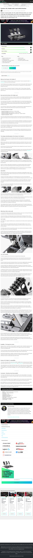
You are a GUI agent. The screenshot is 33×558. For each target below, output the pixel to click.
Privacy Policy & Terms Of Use (16, 544)
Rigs (2, 435)
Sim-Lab (27, 497)
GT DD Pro (15, 363)
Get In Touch (26, 544)
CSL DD (12, 363)
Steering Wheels (4, 430)
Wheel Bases (4, 428)
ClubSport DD (20, 363)
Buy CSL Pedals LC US (17, 479)
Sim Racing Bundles (5, 437)
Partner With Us (31, 544)
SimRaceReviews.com (8, 544)
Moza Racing (4, 497)
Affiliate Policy (22, 544)
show (8, 75)
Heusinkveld (29, 150)
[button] (30, 1)
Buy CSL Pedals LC (16, 482)
